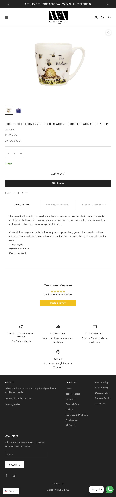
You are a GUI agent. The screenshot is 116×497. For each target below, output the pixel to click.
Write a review (58, 303)
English (56, 484)
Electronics (71, 399)
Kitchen (69, 409)
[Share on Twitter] (18, 193)
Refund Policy (101, 387)
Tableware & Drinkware (77, 415)
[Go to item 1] (9, 110)
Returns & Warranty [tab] (93, 204)
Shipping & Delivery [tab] (58, 204)
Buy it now (58, 183)
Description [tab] (22, 204)
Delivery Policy (102, 393)
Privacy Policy (101, 382)
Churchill (10, 129)
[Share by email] (27, 193)
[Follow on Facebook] (6, 475)
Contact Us (100, 403)
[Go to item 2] (18, 110)
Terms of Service (103, 398)
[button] (11, 491)
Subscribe (14, 464)
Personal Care (72, 404)
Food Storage (72, 420)
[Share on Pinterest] (22, 193)
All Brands (70, 425)
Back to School (73, 393)
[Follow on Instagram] (14, 475)
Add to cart (58, 173)
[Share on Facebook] (14, 193)
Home (69, 388)
